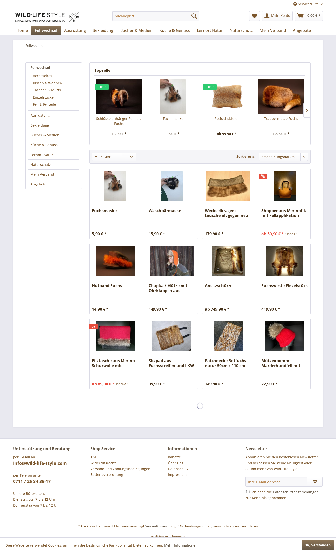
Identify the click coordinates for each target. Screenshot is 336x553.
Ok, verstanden (318, 545)
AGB (94, 457)
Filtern (105, 156)
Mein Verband (42, 174)
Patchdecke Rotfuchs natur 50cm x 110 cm (225, 363)
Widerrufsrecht (103, 463)
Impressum (177, 474)
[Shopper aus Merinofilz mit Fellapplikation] (284, 186)
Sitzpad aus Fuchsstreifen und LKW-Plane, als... (172, 363)
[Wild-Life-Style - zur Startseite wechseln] (47, 17)
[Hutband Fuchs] (115, 261)
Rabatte (174, 457)
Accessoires (42, 75)
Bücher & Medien (45, 135)
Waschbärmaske (165, 210)
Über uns (175, 463)
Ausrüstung (40, 115)
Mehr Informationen (181, 545)
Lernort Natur (42, 154)
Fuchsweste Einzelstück (284, 285)
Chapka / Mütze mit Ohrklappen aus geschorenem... (168, 288)
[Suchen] (194, 16)
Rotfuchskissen (227, 118)
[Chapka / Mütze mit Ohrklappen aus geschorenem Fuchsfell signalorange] (172, 261)
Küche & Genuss (44, 144)
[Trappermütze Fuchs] (281, 96)
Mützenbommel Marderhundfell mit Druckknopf (280, 363)
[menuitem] (155, 16)
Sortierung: (245, 156)
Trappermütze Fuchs (281, 118)
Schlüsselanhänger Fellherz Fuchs (119, 121)
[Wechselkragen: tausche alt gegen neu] (228, 186)
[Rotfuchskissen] (227, 96)
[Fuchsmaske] (173, 96)
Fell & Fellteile (44, 104)
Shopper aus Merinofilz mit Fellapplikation (284, 213)
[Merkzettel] (254, 16)
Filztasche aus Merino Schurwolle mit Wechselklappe (113, 363)
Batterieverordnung (107, 474)
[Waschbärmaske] (172, 186)
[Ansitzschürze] (228, 261)
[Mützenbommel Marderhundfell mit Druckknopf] (284, 336)
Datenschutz (178, 469)
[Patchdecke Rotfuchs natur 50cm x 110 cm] (228, 336)
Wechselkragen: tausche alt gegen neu (226, 213)
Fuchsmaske (173, 118)
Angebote (38, 184)
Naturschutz (41, 164)
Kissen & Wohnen (47, 83)
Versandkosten (156, 526)
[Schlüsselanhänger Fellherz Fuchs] (119, 96)
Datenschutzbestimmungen (296, 492)
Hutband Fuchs (107, 285)
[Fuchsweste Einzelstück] (284, 261)
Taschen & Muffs (47, 90)
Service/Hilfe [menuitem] (308, 4)
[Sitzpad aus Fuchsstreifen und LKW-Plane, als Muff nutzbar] (172, 336)
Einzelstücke (43, 97)
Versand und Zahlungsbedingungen (120, 469)
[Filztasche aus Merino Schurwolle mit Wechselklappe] (115, 336)
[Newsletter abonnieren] (315, 482)
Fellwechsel (40, 67)
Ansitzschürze (218, 285)
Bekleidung (40, 125)
